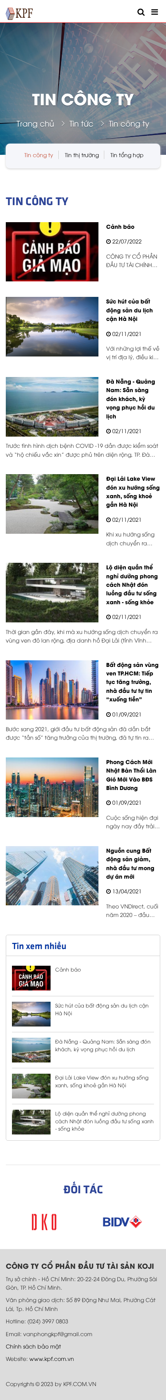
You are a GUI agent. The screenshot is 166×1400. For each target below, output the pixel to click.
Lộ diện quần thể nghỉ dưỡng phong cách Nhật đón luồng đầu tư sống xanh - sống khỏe (104, 1121)
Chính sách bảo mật (33, 1346)
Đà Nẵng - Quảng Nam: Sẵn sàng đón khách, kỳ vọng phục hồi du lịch (103, 1045)
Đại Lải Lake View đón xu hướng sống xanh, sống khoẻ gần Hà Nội (102, 1081)
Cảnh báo (68, 969)
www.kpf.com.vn (51, 1358)
